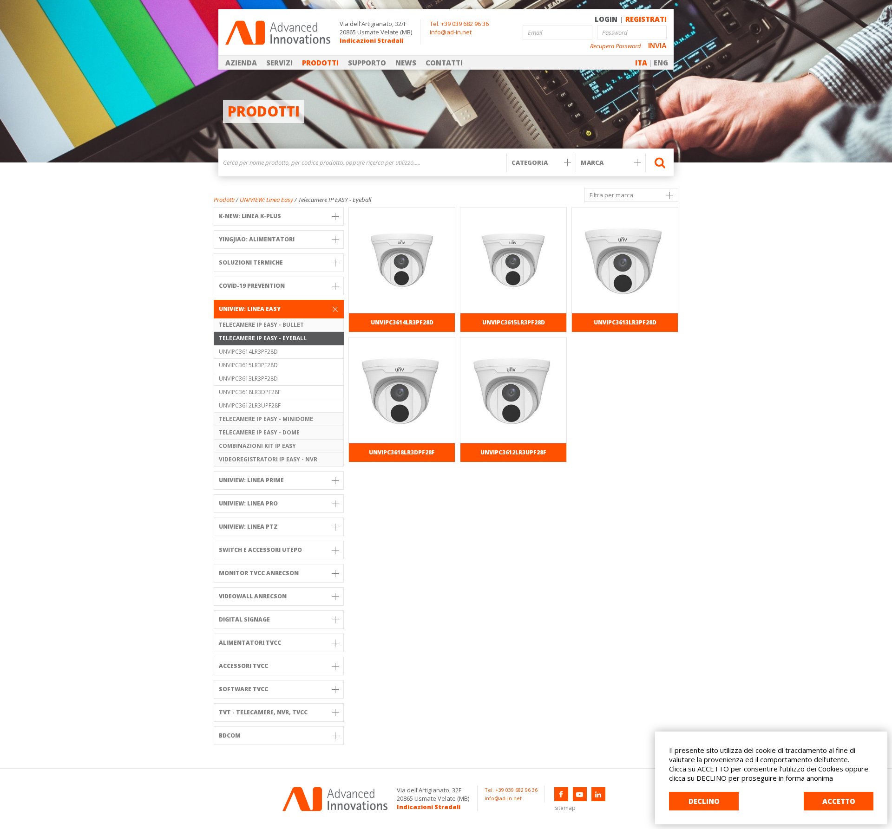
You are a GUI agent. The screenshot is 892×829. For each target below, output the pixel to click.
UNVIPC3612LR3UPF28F (250, 405)
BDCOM (230, 735)
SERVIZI (279, 62)
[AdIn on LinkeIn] (598, 794)
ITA (641, 62)
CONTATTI (444, 62)
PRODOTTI (320, 62)
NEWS (405, 62)
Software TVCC (243, 689)
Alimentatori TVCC (250, 643)
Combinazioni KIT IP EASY (257, 446)
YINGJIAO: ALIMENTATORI (257, 239)
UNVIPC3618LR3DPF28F (250, 392)
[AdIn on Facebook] (561, 794)
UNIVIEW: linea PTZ (248, 527)
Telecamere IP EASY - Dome (259, 432)
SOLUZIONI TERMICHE (251, 262)
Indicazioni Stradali (371, 40)
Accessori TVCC (243, 666)
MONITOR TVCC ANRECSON (259, 573)
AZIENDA (241, 62)
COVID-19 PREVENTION (252, 286)
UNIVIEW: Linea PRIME (251, 480)
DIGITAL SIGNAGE (244, 619)
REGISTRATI (646, 19)
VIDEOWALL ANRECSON (253, 596)
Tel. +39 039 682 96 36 (459, 23)
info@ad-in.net (451, 32)
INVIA (657, 46)
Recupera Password (615, 46)
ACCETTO (838, 801)
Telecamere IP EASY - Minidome (266, 419)
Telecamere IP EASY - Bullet (261, 325)
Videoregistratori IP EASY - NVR (268, 459)
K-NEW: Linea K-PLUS (250, 216)
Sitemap (565, 808)
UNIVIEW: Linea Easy (266, 199)
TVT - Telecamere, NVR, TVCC (263, 712)
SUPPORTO (367, 62)
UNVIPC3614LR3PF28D (248, 352)
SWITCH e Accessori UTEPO (260, 550)
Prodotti (224, 199)
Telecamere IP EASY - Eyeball (263, 338)
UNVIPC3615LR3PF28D (248, 365)
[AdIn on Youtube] (580, 794)
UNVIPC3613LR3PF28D (248, 378)
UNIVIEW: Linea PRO (248, 503)
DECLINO (704, 801)
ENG (661, 62)
